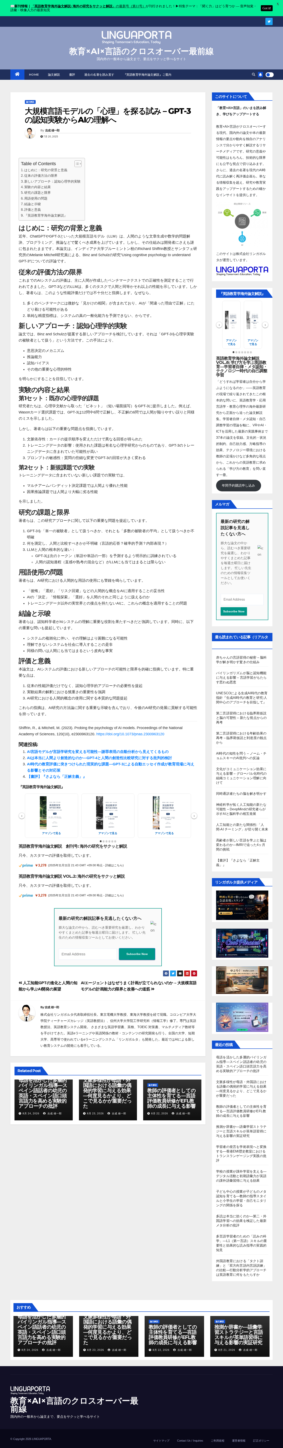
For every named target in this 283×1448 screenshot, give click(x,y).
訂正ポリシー (261, 1440)
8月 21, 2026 (226, 1350)
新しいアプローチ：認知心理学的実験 (52, 181)
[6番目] (115, 841)
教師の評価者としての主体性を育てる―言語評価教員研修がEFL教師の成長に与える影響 (171, 1098)
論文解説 (54, 74)
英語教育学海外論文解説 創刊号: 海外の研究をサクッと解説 (73, 846)
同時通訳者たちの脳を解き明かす (241, 793)
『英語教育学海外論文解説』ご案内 (147, 74)
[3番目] (106, 841)
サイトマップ (161, 1440)
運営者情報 (239, 1440)
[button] (253, 74)
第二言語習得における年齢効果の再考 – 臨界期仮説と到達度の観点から (241, 738)
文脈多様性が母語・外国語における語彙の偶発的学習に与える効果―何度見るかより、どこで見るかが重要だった (107, 1093)
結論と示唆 (32, 204)
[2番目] (103, 841)
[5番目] (112, 841)
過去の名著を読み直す (99, 74)
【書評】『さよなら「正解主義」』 (57, 776)
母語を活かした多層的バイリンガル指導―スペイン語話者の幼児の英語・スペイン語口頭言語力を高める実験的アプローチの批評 (43, 1093)
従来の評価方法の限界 (40, 175)
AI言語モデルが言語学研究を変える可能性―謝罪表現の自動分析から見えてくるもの (98, 752)
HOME (34, 74)
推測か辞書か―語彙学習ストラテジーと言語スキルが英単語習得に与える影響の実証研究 (241, 1131)
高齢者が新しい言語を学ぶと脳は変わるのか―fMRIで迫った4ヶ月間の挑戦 (241, 845)
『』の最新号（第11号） (88, 6)
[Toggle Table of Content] (76, 163)
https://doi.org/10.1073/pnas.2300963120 (130, 734)
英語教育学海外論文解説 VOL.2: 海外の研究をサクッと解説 (72, 876)
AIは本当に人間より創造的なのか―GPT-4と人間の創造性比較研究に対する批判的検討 (99, 758)
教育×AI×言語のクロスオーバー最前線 (141, 51)
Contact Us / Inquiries (190, 1440)
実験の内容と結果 (37, 187)
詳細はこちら (114, 865)
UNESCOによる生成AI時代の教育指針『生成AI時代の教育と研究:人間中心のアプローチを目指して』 (242, 697)
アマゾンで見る (51, 833)
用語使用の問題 (35, 198)
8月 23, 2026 (95, 1113)
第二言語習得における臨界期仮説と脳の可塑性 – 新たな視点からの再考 (241, 717)
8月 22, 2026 (159, 1113)
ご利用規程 (217, 1440)
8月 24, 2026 (31, 1113)
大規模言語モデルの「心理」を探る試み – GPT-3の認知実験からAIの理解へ (108, 115)
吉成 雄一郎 (52, 130)
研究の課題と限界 (37, 192)
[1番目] (101, 841)
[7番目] (251, 352)
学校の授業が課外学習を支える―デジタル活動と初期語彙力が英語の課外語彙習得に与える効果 (241, 1176)
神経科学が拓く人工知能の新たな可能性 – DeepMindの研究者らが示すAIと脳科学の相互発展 (241, 809)
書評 (72, 74)
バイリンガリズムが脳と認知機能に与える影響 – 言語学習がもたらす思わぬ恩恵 (241, 677)
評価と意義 (32, 209)
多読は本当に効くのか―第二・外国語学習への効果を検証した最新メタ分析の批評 (241, 1220)
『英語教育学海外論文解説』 (45, 215)
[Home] (17, 74)
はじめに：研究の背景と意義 (45, 170)
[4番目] (109, 841)
